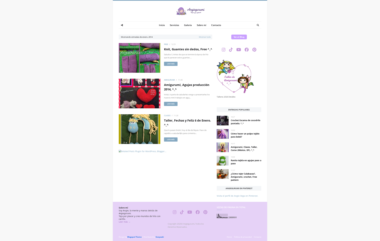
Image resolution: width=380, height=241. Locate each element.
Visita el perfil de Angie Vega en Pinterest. (237, 195)
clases (167, 115)
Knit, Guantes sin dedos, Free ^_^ (188, 49)
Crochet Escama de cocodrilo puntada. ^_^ (245, 122)
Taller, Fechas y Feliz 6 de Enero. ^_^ (187, 122)
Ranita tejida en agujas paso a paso (246, 162)
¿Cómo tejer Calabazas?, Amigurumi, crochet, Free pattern (244, 176)
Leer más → (124, 221)
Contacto (257, 237)
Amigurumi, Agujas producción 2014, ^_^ (186, 87)
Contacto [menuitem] (216, 25)
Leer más (171, 64)
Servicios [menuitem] (174, 25)
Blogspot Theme (134, 237)
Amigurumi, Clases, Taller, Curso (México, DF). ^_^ (244, 149)
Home (229, 237)
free (166, 44)
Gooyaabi (160, 237)
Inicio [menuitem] (162, 25)
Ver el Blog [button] (239, 37)
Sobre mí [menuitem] (201, 25)
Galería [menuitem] (188, 25)
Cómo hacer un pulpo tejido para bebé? (245, 135)
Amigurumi (169, 80)
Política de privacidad (243, 237)
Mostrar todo (205, 37)
